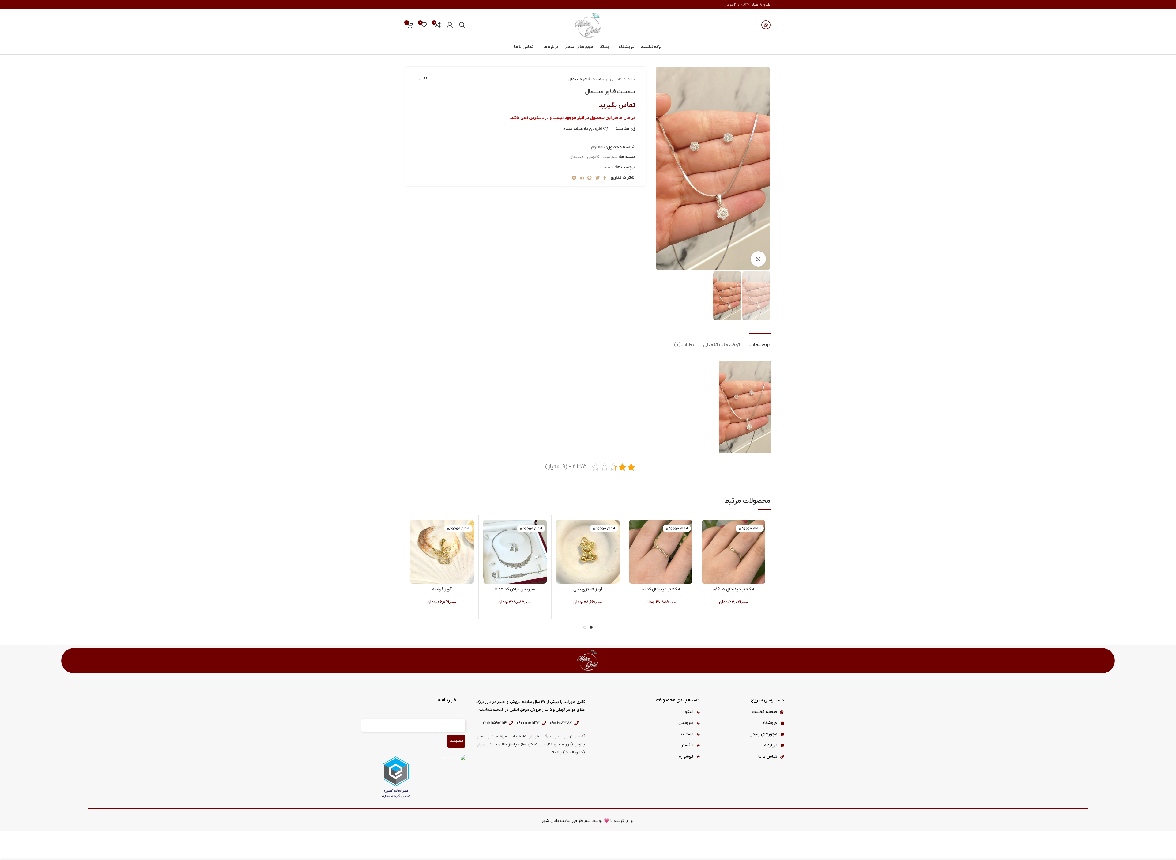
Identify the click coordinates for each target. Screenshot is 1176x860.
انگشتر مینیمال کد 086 (733, 589)
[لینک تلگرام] (574, 178)
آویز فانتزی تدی (587, 589)
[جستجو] (462, 25)
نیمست (606, 167)
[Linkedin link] (582, 178)
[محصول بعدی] (419, 79)
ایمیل (461, 715)
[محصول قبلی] (431, 79)
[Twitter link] (597, 178)
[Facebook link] (604, 178)
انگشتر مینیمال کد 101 (660, 589)
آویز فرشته (442, 589)
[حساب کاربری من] (450, 25)
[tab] (760, 342)
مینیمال (576, 157)
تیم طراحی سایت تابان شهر (566, 821)
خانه (631, 79)
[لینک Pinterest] (590, 178)
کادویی (615, 79)
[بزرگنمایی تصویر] (758, 259)
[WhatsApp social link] (766, 24)
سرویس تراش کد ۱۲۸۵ (515, 589)
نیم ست (609, 157)
